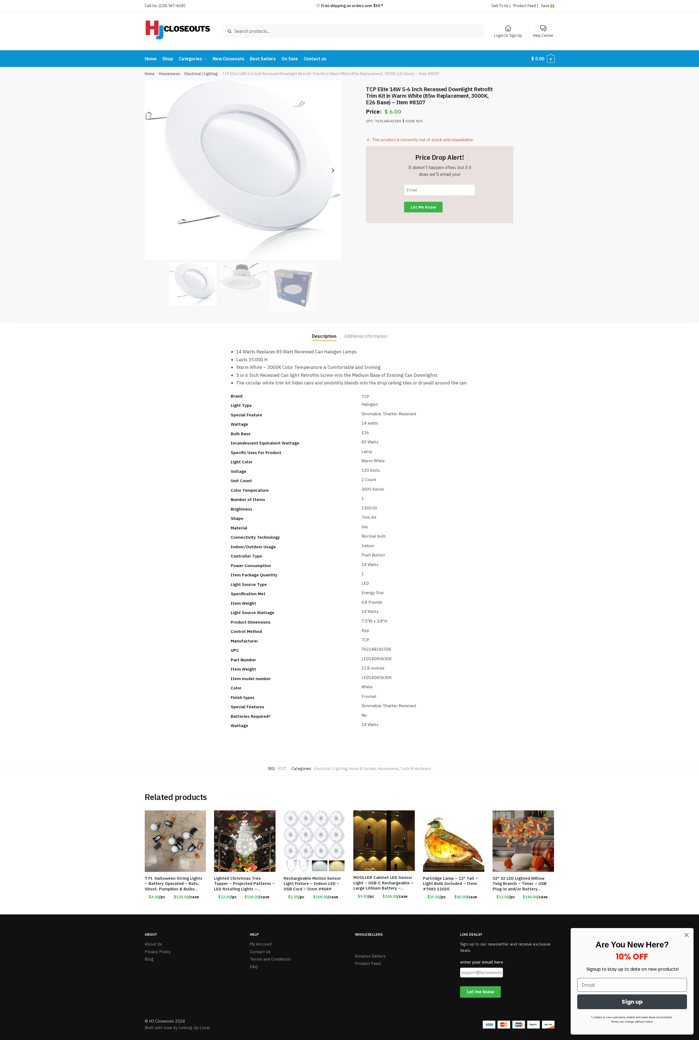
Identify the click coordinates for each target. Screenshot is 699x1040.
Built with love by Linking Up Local (177, 1027)
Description (324, 336)
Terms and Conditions (270, 959)
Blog (149, 959)
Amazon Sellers (370, 956)
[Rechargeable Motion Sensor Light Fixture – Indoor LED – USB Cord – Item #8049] (314, 841)
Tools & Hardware (415, 768)
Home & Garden (362, 768)
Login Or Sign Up (508, 35)
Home (150, 73)
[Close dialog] (686, 935)
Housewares (169, 73)
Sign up (632, 1002)
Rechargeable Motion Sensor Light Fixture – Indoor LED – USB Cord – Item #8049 (312, 883)
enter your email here (484, 962)
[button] (333, 170)
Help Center (543, 35)
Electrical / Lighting (201, 73)
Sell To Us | (501, 5)
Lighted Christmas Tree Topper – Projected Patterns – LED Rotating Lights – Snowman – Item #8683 (244, 884)
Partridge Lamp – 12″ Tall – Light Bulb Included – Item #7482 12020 (450, 883)
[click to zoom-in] (243, 170)
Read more (314, 907)
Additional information (365, 336)
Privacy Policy (158, 951)
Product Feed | (525, 5)
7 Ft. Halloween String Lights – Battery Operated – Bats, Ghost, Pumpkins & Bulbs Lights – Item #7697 (173, 884)
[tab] (324, 331)
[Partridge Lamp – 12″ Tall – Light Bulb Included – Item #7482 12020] (453, 841)
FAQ (254, 966)
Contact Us (260, 951)
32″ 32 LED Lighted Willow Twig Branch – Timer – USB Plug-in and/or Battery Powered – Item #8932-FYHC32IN (520, 884)
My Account (261, 944)
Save (545, 5)
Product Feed (368, 963)
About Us (153, 944)
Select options (175, 907)
